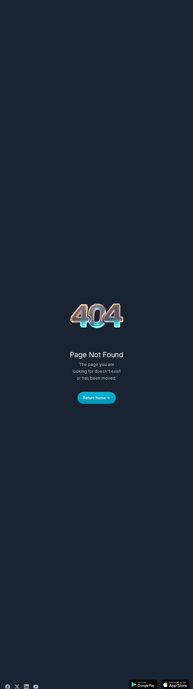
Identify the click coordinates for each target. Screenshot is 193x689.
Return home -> (96, 397)
